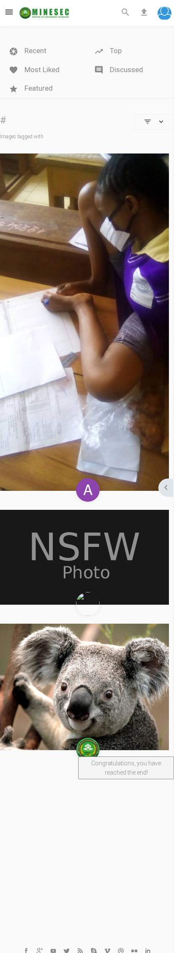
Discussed (125, 69)
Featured (38, 88)
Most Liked (41, 69)
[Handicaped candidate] (84, 322)
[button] (164, 14)
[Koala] (84, 687)
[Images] (84, 557)
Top (115, 50)
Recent (34, 50)
